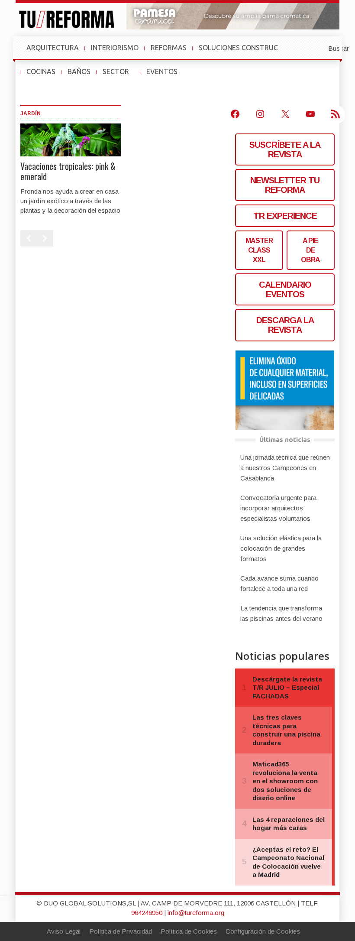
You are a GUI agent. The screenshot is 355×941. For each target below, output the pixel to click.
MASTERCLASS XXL (259, 250)
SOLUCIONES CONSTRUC (238, 48)
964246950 (146, 912)
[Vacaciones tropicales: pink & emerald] (70, 139)
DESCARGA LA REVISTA (285, 324)
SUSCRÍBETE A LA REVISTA (284, 149)
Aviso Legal (64, 931)
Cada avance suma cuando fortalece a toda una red (279, 583)
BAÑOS (79, 71)
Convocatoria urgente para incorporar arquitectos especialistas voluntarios (278, 508)
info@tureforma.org (196, 912)
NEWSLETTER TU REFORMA (285, 185)
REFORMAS (169, 48)
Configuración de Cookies (263, 931)
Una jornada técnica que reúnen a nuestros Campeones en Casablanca (285, 468)
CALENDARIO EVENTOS (285, 289)
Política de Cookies (189, 931)
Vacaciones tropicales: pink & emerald (68, 171)
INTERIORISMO (115, 48)
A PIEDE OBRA (310, 250)
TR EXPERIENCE (285, 216)
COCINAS (40, 71)
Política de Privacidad (120, 931)
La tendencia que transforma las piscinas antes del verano (281, 613)
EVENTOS (165, 76)
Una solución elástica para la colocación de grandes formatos (281, 548)
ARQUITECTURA (52, 48)
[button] (317, 47)
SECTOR (119, 76)
